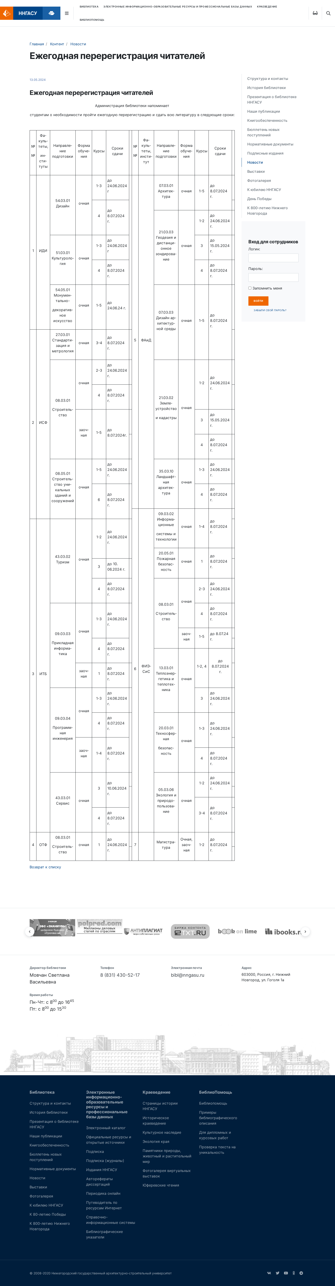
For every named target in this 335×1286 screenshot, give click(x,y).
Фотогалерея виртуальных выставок (167, 1173)
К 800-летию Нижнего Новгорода (267, 211)
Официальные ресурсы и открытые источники (108, 1140)
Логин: (254, 249)
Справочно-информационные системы (110, 1220)
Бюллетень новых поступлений (263, 132)
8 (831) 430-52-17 (120, 975)
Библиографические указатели (104, 1234)
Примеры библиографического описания (218, 1118)
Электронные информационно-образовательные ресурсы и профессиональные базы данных (177, 6)
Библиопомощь (213, 1103)
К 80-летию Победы (48, 1214)
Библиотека (89, 6)
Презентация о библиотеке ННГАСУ (271, 99)
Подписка (95, 1151)
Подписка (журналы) (105, 1160)
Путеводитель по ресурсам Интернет (104, 1205)
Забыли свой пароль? (270, 310)
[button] (29, 931)
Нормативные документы (270, 144)
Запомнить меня (266, 288)
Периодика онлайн (103, 1193)
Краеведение (267, 6)
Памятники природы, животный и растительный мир (167, 1156)
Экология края (156, 1141)
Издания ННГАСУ (101, 1169)
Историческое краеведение (156, 1121)
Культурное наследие (162, 1132)
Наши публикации (263, 111)
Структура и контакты (267, 78)
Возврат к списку (45, 867)
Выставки (256, 171)
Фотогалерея (259, 180)
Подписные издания (265, 153)
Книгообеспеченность (267, 120)
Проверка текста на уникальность (217, 1150)
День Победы (259, 198)
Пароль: (255, 268)
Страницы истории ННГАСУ (160, 1106)
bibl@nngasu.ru (187, 975)
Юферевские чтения (161, 1185)
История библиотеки (266, 87)
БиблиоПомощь (92, 19)
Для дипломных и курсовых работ (215, 1135)
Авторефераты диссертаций (99, 1182)
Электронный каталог (106, 1128)
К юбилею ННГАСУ (264, 189)
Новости (255, 162)
